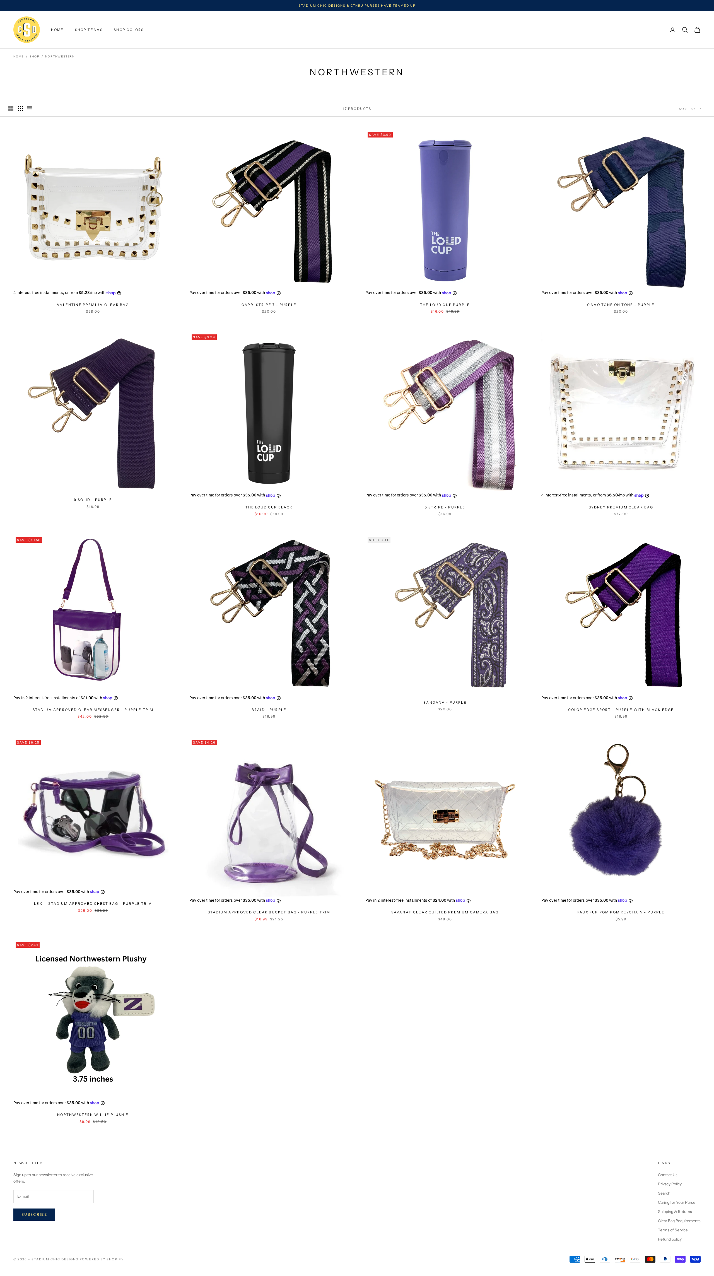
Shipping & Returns (675, 1211)
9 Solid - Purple (93, 500)
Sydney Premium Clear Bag (621, 507)
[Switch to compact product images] (29, 108)
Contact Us (667, 1174)
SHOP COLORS (129, 30)
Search (664, 1193)
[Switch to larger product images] (10, 108)
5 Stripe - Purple (445, 507)
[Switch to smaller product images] (20, 108)
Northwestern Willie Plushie (93, 1115)
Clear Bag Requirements (679, 1220)
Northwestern (60, 56)
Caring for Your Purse (676, 1202)
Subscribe (34, 1214)
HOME (57, 30)
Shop (34, 56)
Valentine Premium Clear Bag (93, 305)
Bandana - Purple (445, 702)
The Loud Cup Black (269, 507)
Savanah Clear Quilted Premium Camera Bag (445, 912)
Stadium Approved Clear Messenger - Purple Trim (93, 710)
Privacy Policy (670, 1183)
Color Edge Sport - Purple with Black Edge (621, 710)
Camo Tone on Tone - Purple (621, 305)
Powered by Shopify (101, 1259)
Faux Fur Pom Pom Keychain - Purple (620, 912)
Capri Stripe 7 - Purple (269, 305)
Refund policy (670, 1239)
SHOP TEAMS (89, 30)
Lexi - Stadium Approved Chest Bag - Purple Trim (93, 903)
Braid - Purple (269, 710)
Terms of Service (673, 1229)
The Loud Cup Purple (445, 305)
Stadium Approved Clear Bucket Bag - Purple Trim (269, 912)
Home (18, 56)
